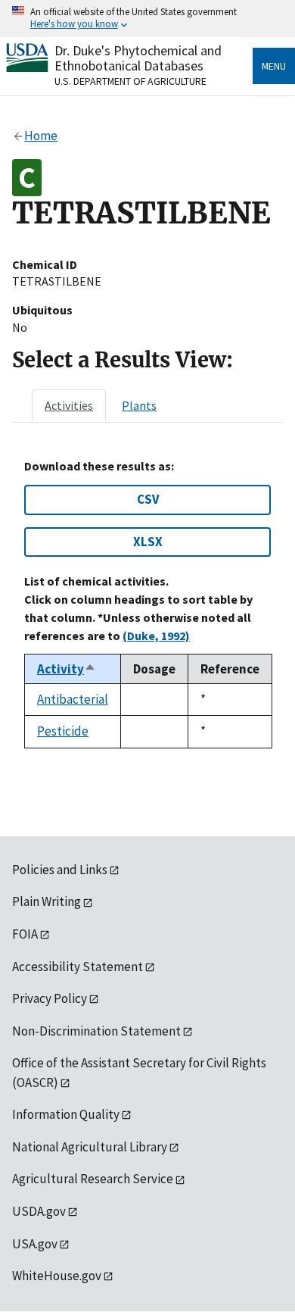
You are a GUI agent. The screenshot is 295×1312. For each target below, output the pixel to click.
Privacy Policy (49, 998)
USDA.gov (39, 1211)
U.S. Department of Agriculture (130, 81)
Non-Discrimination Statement (96, 1031)
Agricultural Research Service (92, 1178)
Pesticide (62, 731)
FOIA (25, 934)
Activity (66, 669)
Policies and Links (59, 869)
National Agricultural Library (89, 1147)
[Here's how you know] (147, 18)
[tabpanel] (147, 603)
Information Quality (66, 1114)
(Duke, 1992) (156, 635)
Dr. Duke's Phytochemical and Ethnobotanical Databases (138, 58)
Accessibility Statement (77, 966)
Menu (274, 66)
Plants (139, 405)
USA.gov (34, 1243)
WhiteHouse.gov (56, 1275)
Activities (69, 405)
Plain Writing (46, 901)
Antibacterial (72, 699)
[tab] (68, 405)
